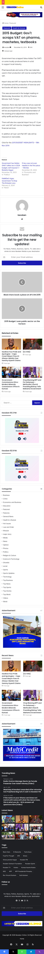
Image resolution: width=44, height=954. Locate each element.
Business (6, 495)
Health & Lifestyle (19, 28)
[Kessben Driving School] (22, 14)
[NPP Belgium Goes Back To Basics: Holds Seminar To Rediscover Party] (35, 827)
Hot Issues (7, 523)
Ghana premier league (10, 860)
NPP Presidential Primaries (23, 871)
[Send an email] (10, 47)
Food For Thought (8, 856)
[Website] (22, 219)
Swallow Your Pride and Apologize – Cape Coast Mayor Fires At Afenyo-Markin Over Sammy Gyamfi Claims (11, 356)
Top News (6, 584)
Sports (5, 570)
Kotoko (16, 867)
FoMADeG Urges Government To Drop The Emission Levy (9, 180)
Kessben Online (21, 935)
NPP (10, 871)
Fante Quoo (27, 852)
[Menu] (3, 8)
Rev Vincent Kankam (9, 875)
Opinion (6, 545)
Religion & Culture (9, 555)
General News (8, 516)
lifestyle (6, 531)
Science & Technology (11, 559)
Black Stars (6, 852)
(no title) (26, 352)
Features (6, 513)
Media (5, 538)
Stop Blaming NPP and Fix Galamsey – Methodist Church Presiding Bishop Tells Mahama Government (32, 384)
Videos (5, 598)
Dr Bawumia (17, 852)
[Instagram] (24, 900)
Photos (5, 548)
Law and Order (8, 527)
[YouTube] (22, 900)
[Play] (19, 439)
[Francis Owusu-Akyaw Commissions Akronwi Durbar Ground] (35, 835)
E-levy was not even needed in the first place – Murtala (31, 165)
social (5, 566)
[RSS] (27, 900)
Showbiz (6, 562)
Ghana (25, 856)
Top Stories (7, 591)
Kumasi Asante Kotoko (28, 867)
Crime (5, 499)
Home (6, 23)
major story (7, 534)
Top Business (8, 580)
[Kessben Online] (15, 7)
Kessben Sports (30, 863)
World (5, 601)
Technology (7, 577)
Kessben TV (6, 867)
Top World (6, 594)
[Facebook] (16, 900)
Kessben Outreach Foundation (12, 863)
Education (6, 506)
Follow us (6, 882)
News (5, 541)
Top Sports (7, 587)
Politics (5, 552)
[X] (19, 900)
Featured (13, 23)
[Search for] (41, 8)
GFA (18, 856)
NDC (4, 871)
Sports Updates (8, 573)
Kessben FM (24, 860)
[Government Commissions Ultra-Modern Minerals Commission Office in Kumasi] (11, 372)
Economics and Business (12, 502)
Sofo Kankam (23, 875)
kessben (6, 47)
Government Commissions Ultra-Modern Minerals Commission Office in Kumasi (11, 384)
